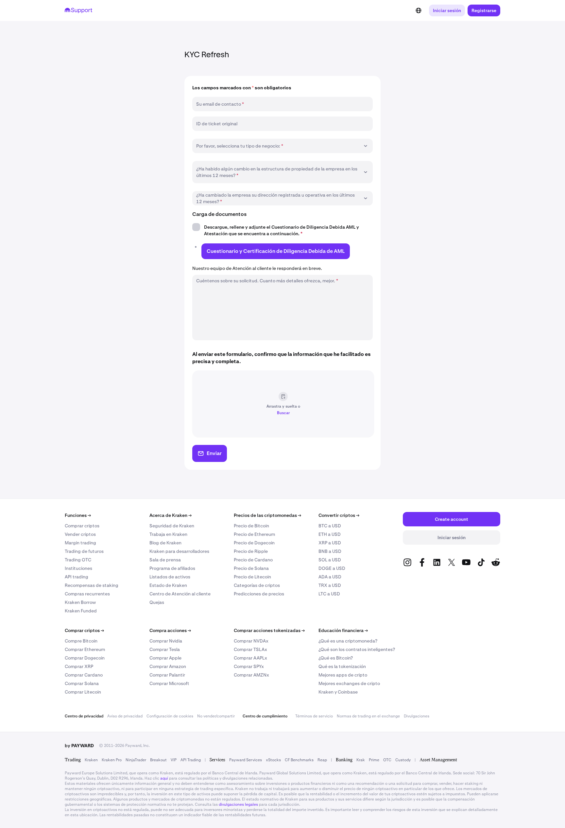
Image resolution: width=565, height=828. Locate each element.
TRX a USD (329, 585)
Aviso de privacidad (125, 716)
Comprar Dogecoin (85, 658)
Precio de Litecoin (252, 577)
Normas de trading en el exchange (368, 716)
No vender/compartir (216, 716)
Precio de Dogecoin (254, 543)
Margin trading (80, 543)
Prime (374, 760)
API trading (76, 577)
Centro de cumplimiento (265, 716)
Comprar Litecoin (83, 692)
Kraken (91, 760)
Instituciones (78, 568)
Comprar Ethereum (85, 649)
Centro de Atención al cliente (180, 594)
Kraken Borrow (80, 602)
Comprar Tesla (164, 649)
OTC (387, 760)
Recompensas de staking (91, 585)
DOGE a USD (331, 568)
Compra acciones (170, 630)
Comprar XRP (79, 666)
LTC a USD (329, 594)
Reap (322, 760)
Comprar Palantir (167, 675)
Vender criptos (80, 534)
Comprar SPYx (249, 666)
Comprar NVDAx (251, 641)
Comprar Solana (82, 683)
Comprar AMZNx (251, 675)
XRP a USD (329, 543)
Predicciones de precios (259, 594)
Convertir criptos (338, 515)
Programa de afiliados (172, 568)
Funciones (78, 515)
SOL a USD (329, 560)
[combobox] (278, 145)
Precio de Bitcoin (251, 526)
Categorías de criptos (257, 585)
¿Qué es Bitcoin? (335, 658)
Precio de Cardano (253, 560)
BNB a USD (329, 551)
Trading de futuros (84, 551)
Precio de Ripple (251, 551)
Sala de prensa (165, 560)
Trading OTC (78, 560)
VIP (174, 760)
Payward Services (245, 760)
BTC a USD (329, 526)
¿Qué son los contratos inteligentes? (356, 649)
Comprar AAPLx (250, 658)
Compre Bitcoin (81, 641)
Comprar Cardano (84, 675)
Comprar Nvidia (165, 641)
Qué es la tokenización (342, 666)
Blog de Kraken (165, 543)
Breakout (158, 760)
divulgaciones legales (238, 804)
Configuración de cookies (169, 716)
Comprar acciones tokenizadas (269, 630)
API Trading (190, 760)
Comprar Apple (165, 658)
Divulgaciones (416, 716)
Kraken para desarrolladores (179, 551)
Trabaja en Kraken (168, 534)
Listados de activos (169, 577)
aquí (164, 778)
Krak (360, 760)
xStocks (273, 760)
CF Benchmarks (299, 760)
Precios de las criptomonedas (267, 515)
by (79, 746)
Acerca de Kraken (170, 515)
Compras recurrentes (87, 594)
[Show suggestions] (365, 146)
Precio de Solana (251, 568)
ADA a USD (329, 577)
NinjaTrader (136, 760)
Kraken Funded (81, 611)
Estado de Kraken (168, 585)
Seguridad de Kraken (171, 526)
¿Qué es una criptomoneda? (347, 641)
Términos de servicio (314, 716)
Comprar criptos (82, 526)
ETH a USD (329, 534)
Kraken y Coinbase (338, 692)
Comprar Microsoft (169, 683)
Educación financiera (343, 630)
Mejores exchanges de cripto (349, 683)
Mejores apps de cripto (342, 675)
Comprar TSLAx (250, 649)
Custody (403, 760)
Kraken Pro (112, 760)
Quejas (156, 602)
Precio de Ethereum (254, 534)
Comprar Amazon (167, 666)
